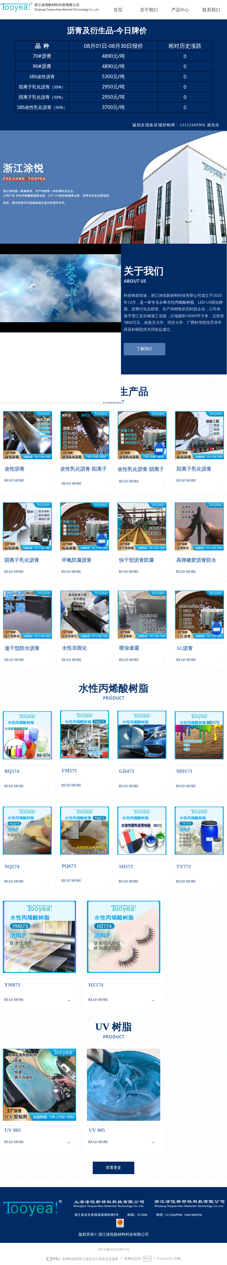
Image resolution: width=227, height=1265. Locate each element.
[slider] (60, 328)
